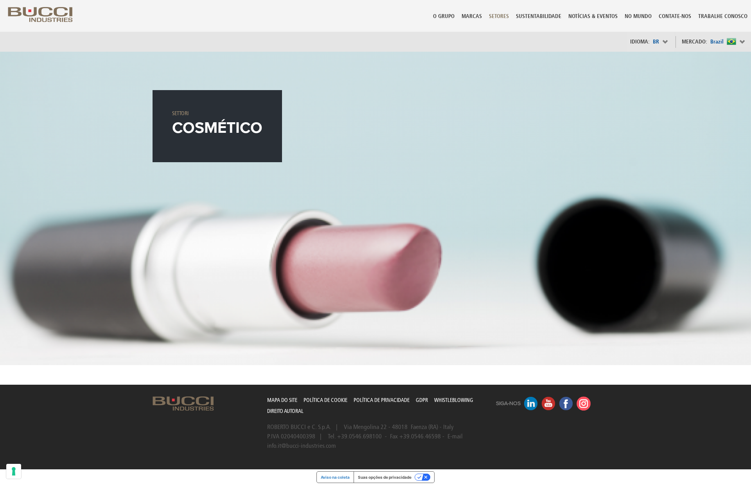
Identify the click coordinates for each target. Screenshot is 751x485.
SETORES (499, 16)
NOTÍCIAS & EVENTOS (593, 16)
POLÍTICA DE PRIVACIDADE (382, 400)
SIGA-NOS (508, 403)
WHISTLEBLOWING (453, 400)
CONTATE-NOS (675, 16)
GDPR (422, 400)
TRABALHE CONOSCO (722, 16)
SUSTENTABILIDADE (538, 16)
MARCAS (472, 16)
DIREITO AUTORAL (285, 411)
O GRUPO (444, 16)
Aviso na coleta (335, 477)
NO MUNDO (638, 16)
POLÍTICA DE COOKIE (325, 400)
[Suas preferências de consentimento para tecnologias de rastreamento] (13, 471)
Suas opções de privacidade (384, 477)
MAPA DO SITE (282, 400)
